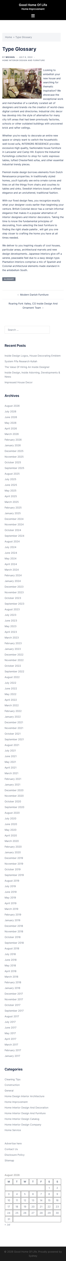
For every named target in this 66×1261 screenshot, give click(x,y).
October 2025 (13, 462)
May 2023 (10, 626)
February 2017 (13, 1050)
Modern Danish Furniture (34, 294)
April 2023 (11, 631)
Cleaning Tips (12, 1079)
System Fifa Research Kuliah (21, 361)
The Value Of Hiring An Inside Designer (27, 367)
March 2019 (11, 908)
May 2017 (10, 1033)
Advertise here (13, 1143)
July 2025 (10, 479)
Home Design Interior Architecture (24, 1096)
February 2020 (13, 846)
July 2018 (10, 954)
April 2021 (10, 767)
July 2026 (10, 411)
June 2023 (11, 620)
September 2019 (14, 875)
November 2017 (14, 999)
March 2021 (11, 773)
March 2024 (12, 569)
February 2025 (13, 507)
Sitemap (9, 1160)
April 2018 (10, 971)
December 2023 (14, 586)
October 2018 (13, 937)
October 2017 (12, 1005)
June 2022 (11, 688)
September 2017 (14, 1010)
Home (8, 37)
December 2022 (14, 654)
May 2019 (10, 897)
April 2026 (11, 428)
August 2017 (12, 1016)
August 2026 (12, 405)
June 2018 (11, 959)
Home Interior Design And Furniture (23, 60)
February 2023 (13, 643)
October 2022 (13, 665)
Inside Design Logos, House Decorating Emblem (33, 355)
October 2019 (13, 869)
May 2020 (10, 829)
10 (9, 1200)
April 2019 (10, 903)
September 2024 (14, 535)
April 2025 (11, 496)
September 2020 (14, 807)
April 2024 (11, 564)
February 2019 (13, 914)
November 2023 (14, 592)
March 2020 (12, 841)
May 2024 (10, 558)
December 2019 (14, 858)
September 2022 (14, 671)
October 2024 (13, 530)
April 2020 (11, 835)
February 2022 (13, 711)
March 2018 (11, 976)
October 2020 (13, 801)
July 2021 (10, 750)
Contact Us (11, 1149)
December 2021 (14, 722)
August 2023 (12, 609)
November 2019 (14, 863)
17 (9, 1206)
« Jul (7, 1224)
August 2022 (12, 677)
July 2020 (10, 818)
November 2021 (14, 728)
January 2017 (12, 1055)
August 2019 (12, 880)
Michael (10, 57)
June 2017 (10, 1027)
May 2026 (10, 422)
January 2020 (13, 852)
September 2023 (14, 603)
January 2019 (12, 920)
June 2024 (11, 552)
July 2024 (10, 547)
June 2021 (11, 756)
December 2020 (14, 790)
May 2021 (10, 761)
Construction (12, 1084)
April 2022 (11, 699)
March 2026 (12, 434)
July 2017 (10, 1021)
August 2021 (12, 745)
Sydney (33, 1255)
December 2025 (14, 451)
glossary (9, 279)
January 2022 (13, 716)
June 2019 (11, 891)
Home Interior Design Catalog (22, 1118)
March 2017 (11, 1044)
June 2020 (11, 824)
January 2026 (13, 445)
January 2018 (12, 988)
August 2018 (12, 948)
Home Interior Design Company (23, 1124)
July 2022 (10, 682)
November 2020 (14, 795)
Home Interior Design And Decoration (26, 1107)
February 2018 (13, 982)
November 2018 (14, 931)
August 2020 (12, 812)
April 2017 (10, 1038)
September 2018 (14, 942)
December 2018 (14, 925)
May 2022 (10, 694)
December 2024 (14, 518)
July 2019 (10, 886)
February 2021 (13, 778)
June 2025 (11, 484)
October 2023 (13, 598)
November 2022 (14, 660)
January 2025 (13, 513)
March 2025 (12, 501)
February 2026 (13, 439)
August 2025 (12, 473)
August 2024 (12, 541)
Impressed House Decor (19, 382)
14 (41, 1200)
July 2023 (10, 614)
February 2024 (13, 575)
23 (57, 1206)
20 (33, 1206)
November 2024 (14, 524)
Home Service (13, 1130)
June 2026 (11, 417)
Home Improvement (16, 1101)
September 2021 (14, 739)
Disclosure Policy (15, 1154)
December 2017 (14, 993)
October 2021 (13, 733)
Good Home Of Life (33, 5)
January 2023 (13, 648)
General (9, 1090)
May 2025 (10, 490)
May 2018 (10, 965)
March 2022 (12, 705)
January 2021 (12, 784)
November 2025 (14, 456)
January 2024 (13, 581)
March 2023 (12, 637)
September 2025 (14, 468)
